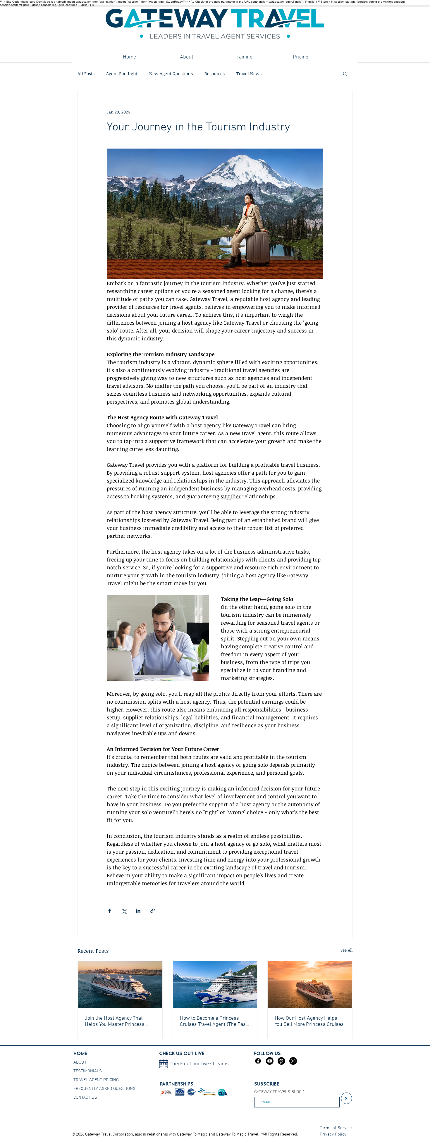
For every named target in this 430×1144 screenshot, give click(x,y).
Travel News (249, 73)
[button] (345, 73)
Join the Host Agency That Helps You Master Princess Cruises (115, 1021)
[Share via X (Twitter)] (124, 911)
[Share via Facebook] (109, 911)
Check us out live (181, 1053)
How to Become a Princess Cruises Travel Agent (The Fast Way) (213, 1021)
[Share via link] (152, 911)
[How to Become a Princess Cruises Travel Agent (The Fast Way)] (215, 984)
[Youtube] (270, 1061)
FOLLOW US (267, 1053)
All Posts (86, 73)
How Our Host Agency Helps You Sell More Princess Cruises (309, 1021)
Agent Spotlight (121, 73)
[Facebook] (258, 1061)
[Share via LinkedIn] (138, 911)
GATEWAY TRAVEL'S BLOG (278, 1092)
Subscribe (266, 1084)
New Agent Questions (171, 73)
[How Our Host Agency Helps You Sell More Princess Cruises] (310, 984)
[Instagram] (293, 1061)
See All (346, 950)
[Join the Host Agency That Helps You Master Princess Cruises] (120, 984)
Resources (214, 73)
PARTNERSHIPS (176, 1084)
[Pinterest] (281, 1061)
